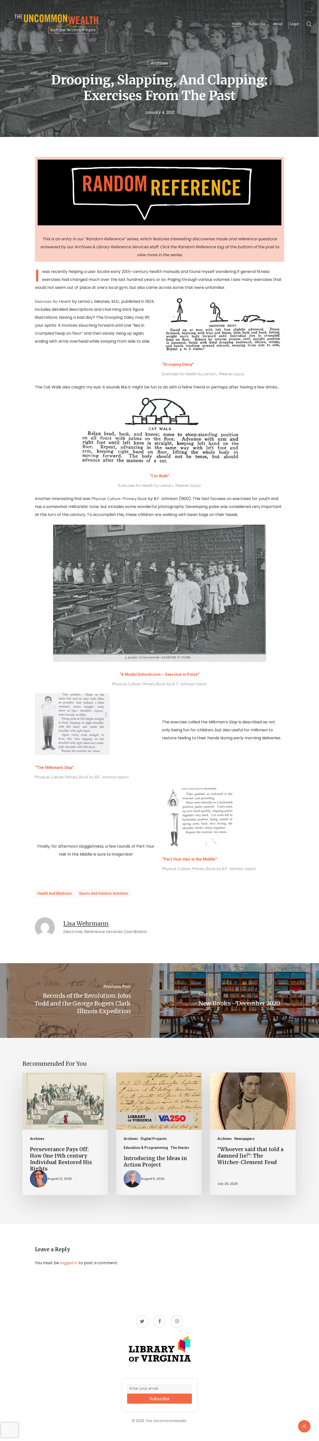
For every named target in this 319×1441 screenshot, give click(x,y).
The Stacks (179, 1148)
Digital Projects (154, 1139)
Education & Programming (146, 1148)
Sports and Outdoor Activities (103, 893)
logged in (69, 1263)
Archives (159, 63)
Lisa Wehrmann (86, 923)
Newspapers (244, 1139)
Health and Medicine (54, 893)
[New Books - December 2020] (239, 1000)
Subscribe (159, 1398)
